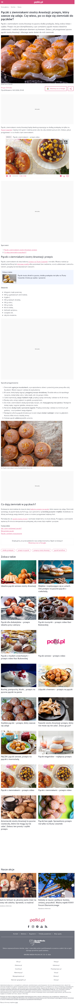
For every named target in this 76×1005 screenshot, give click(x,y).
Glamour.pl (18, 965)
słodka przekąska (8, 550)
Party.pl (56, 962)
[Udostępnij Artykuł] (71, 88)
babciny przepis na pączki (39, 509)
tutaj (16, 1002)
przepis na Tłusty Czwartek (38, 262)
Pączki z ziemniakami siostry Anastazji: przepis (20, 250)
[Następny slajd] (72, 885)
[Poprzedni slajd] (1, 885)
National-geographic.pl (18, 980)
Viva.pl (56, 973)
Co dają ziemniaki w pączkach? (15, 252)
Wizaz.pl (56, 976)
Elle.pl (18, 962)
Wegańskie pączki (7, 531)
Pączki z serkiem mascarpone (11, 533)
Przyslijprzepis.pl (56, 969)
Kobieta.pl (56, 965)
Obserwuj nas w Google (57, 89)
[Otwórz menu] (2, 2)
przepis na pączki (23, 550)
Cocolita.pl (18, 969)
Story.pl (56, 980)
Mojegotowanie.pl (18, 976)
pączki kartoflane (59, 550)
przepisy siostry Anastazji (42, 550)
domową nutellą (23, 264)
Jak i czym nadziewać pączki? (11, 528)
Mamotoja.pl (18, 973)
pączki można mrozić (20, 519)
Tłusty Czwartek (6, 130)
